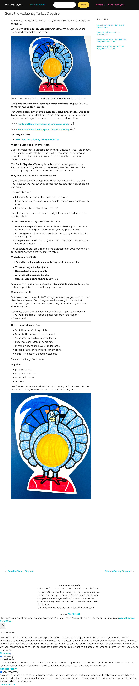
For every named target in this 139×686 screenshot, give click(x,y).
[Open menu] (132, 5)
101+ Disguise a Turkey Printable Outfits (37, 139)
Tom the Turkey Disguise (21, 571)
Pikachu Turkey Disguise (118, 571)
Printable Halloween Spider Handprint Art (108, 33)
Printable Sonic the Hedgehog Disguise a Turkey (43, 123)
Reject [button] (131, 617)
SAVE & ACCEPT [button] (8, 684)
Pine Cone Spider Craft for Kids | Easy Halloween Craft (110, 47)
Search (83, 5)
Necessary (7, 656)
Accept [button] (123, 617)
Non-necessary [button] (8, 668)
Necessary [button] (5, 653)
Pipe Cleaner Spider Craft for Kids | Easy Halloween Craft (111, 40)
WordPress (74, 613)
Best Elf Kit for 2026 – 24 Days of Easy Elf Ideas (110, 26)
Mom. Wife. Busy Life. (14, 5)
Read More (5, 621)
